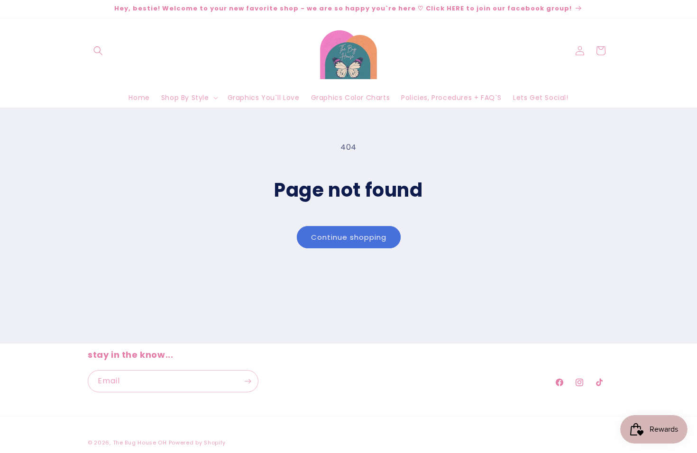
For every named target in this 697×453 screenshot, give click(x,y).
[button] (98, 50)
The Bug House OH (140, 442)
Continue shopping (348, 237)
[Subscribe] (247, 381)
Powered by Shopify (197, 442)
